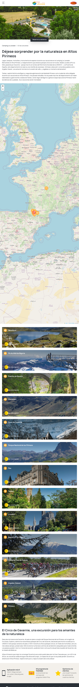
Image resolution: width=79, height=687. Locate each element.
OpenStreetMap (71, 323)
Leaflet (66, 323)
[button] (46, 188)
